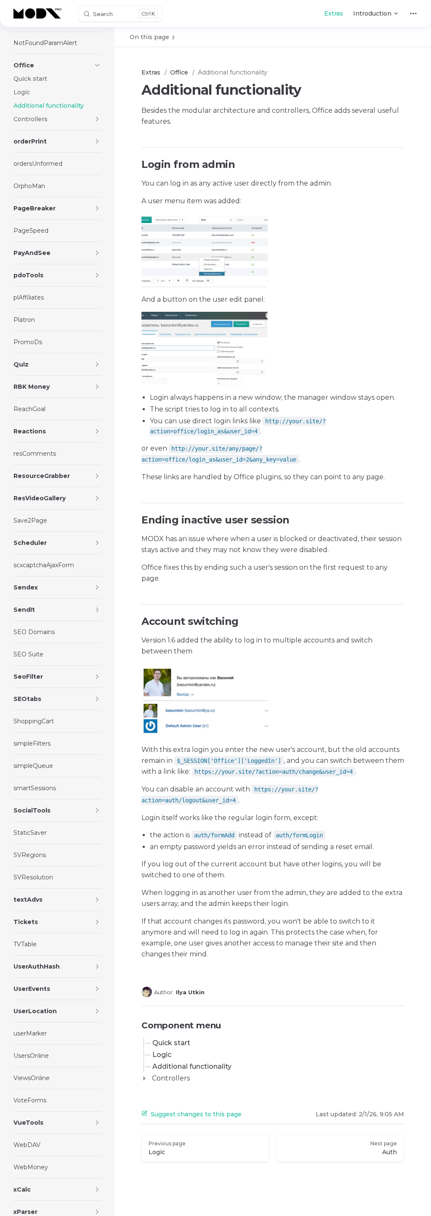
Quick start (171, 1043)
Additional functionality (191, 1066)
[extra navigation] (413, 13)
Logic (161, 1055)
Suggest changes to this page (196, 1114)
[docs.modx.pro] (39, 13)
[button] (97, 65)
